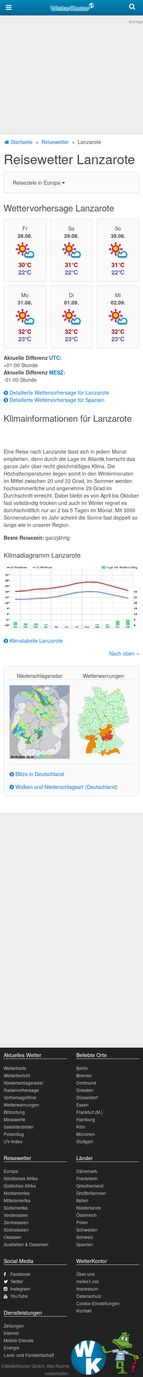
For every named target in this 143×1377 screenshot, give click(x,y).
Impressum (87, 1288)
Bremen (84, 1075)
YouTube (19, 1296)
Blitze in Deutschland (39, 774)
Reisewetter (55, 141)
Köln (80, 1126)
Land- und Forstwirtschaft (29, 1355)
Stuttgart (84, 1141)
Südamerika (16, 1207)
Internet (11, 1333)
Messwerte (14, 1119)
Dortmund (86, 1082)
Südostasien (16, 1229)
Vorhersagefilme (20, 1097)
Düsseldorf (87, 1097)
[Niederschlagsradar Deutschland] (40, 721)
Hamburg (85, 1119)
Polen (82, 1222)
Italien (82, 1200)
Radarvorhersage (21, 1090)
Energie (11, 1347)
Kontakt (83, 1310)
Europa (11, 1171)
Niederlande (88, 1207)
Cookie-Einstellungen (98, 1303)
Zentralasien (16, 1222)
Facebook (20, 1274)
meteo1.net (87, 1281)
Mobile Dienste (19, 1340)
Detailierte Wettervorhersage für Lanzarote (58, 392)
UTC (54, 357)
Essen (82, 1104)
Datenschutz (88, 1296)
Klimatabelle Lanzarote (35, 640)
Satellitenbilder (19, 1126)
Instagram (20, 1288)
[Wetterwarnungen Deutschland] (103, 720)
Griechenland (89, 1185)
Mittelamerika (17, 1200)
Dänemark (86, 1171)
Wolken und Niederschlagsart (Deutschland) (66, 786)
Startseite (21, 141)
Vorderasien (16, 1215)
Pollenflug (14, 1134)
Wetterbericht (17, 1075)
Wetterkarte (15, 1068)
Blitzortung (14, 1112)
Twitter (16, 1281)
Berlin (82, 1068)
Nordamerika (17, 1193)
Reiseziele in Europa (37, 182)
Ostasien (12, 1237)
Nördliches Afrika (21, 1178)
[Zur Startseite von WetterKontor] (72, 6)
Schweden (87, 1229)
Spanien (84, 1244)
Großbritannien (91, 1193)
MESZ (56, 372)
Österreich (86, 1215)
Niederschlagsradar (23, 1082)
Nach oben (122, 653)
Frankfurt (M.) (89, 1112)
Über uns (85, 1274)
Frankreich (87, 1178)
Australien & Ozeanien (26, 1244)
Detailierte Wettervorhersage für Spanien (56, 399)
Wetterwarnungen (21, 1104)
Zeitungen (14, 1325)
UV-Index (13, 1141)
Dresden (85, 1090)
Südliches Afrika (20, 1185)
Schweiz (84, 1237)
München (85, 1134)
